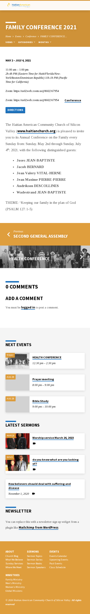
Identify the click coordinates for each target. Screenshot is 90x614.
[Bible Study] (18, 404)
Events (18, 36)
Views (9, 42)
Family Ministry (14, 579)
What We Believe (14, 559)
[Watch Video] (34, 443)
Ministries (13, 575)
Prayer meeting (43, 379)
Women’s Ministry (15, 587)
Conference (30, 36)
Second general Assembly (40, 236)
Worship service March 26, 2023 (53, 437)
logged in (28, 307)
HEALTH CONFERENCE (29, 258)
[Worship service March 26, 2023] (18, 441)
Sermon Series (34, 559)
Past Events (55, 563)
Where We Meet (14, 567)
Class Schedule (57, 567)
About (10, 551)
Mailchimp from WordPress (38, 527)
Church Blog (12, 556)
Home (8, 36)
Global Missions (14, 590)
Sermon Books (34, 563)
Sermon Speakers (36, 567)
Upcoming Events (58, 559)
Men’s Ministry (13, 583)
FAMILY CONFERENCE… (53, 36)
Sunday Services (14, 563)
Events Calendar (58, 556)
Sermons (33, 551)
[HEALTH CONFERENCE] (18, 361)
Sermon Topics (34, 556)
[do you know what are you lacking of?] (18, 463)
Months (43, 42)
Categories (25, 42)
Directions (15, 110)
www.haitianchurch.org (36, 131)
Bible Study (40, 401)
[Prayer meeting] (18, 382)
